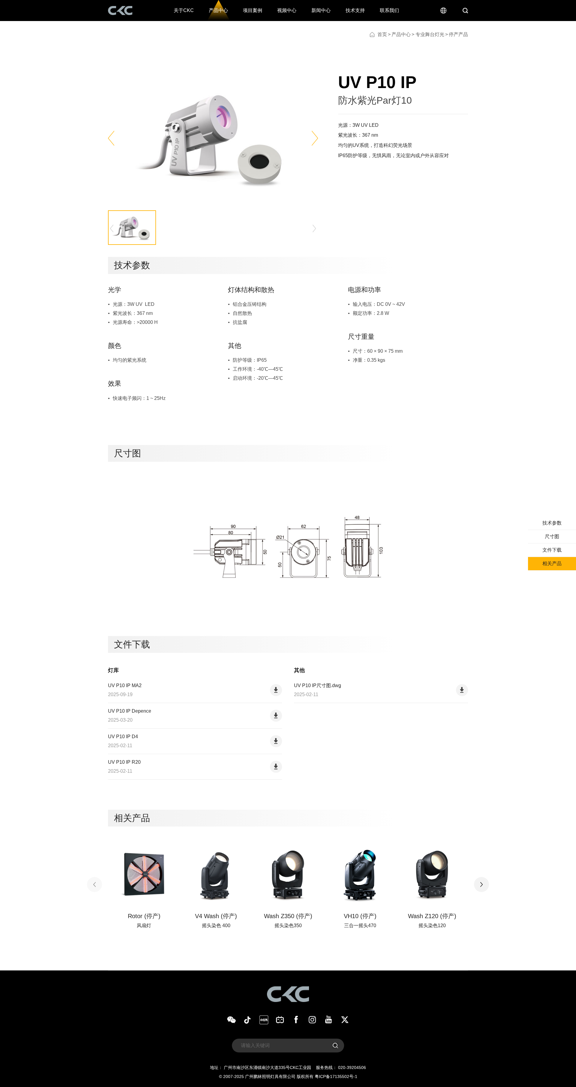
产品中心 (218, 10)
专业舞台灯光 (430, 34)
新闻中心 (321, 10)
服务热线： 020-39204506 (341, 1067)
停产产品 (458, 34)
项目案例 (252, 10)
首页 (382, 34)
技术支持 (355, 10)
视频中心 (286, 10)
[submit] (335, 1045)
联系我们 (389, 10)
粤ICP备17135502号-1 (336, 1076)
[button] (111, 138)
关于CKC (184, 10)
